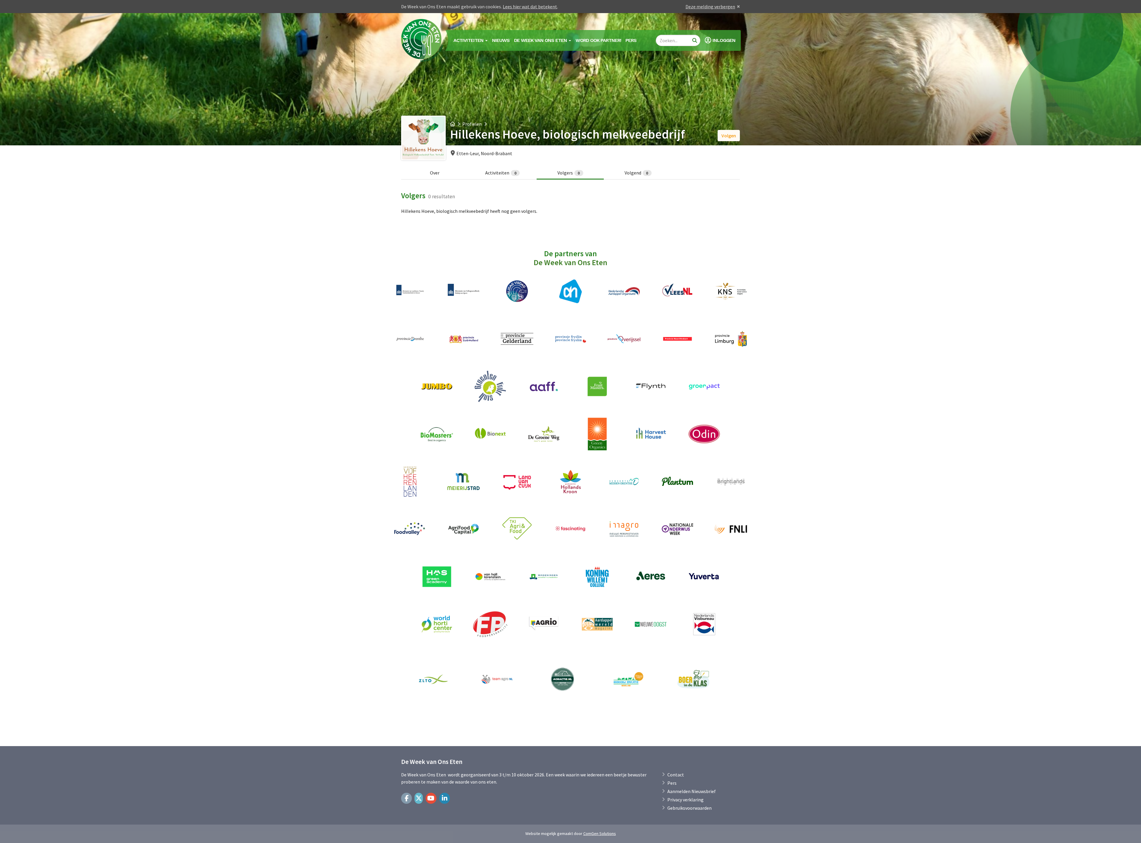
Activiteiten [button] (469, 40)
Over (434, 173)
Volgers (568, 173)
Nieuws (501, 40)
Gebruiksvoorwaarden (689, 808)
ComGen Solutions (599, 833)
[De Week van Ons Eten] (422, 40)
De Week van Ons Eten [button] (541, 40)
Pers (630, 40)
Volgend (636, 173)
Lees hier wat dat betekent (530, 7)
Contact (675, 775)
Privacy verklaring (685, 800)
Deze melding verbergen (710, 7)
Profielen (472, 124)
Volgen (728, 136)
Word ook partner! (598, 40)
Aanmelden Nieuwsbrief (691, 791)
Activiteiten (500, 173)
